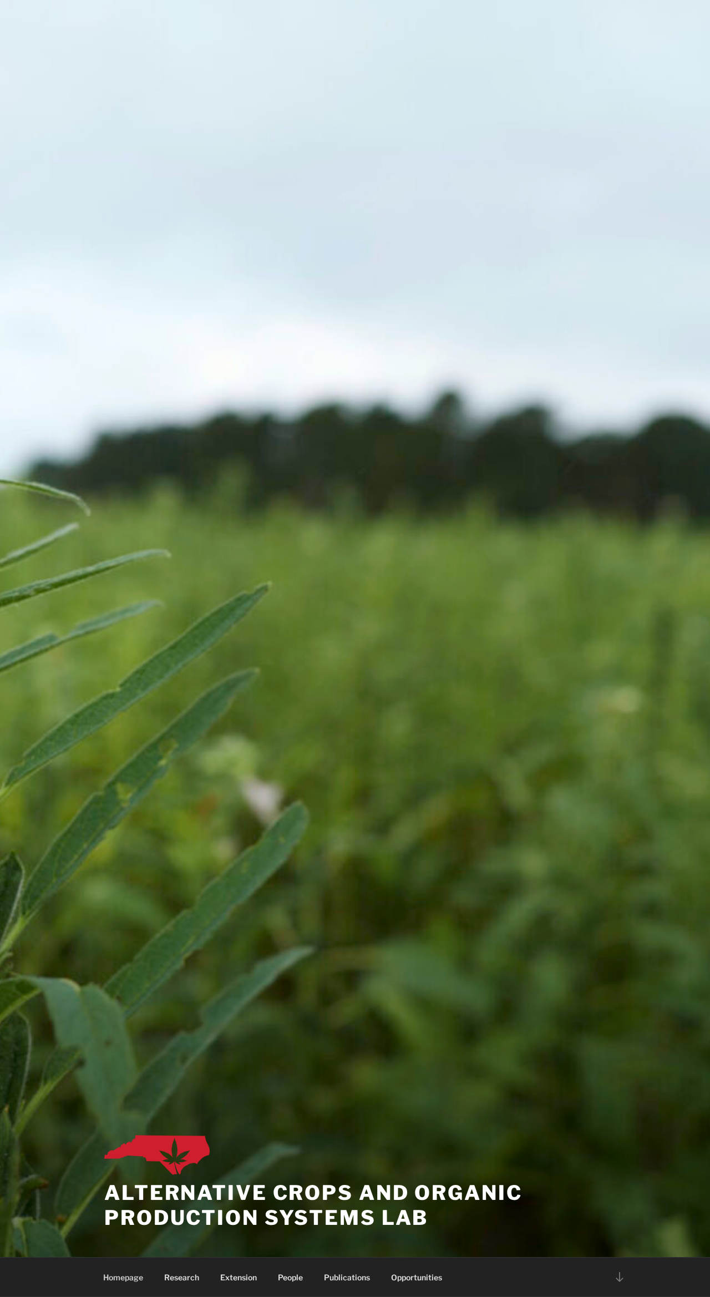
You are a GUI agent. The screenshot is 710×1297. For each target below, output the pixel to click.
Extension (238, 1277)
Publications (347, 1277)
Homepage (123, 1277)
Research (181, 1277)
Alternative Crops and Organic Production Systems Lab (313, 1205)
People (290, 1277)
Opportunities (416, 1277)
